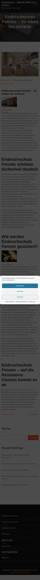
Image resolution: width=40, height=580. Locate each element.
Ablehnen (20, 291)
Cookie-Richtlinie (10, 301)
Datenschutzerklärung (22, 301)
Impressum (32, 301)
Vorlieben (20, 297)
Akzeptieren (20, 286)
